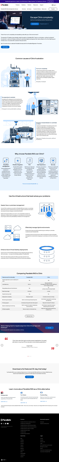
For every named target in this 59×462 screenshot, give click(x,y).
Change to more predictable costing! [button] (11, 109)
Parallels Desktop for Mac (25, 430)
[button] (18, 5)
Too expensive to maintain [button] (8, 97)
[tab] (46, 68)
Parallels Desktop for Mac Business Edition (28, 425)
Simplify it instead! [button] (41, 81)
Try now (49, 327)
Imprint (41, 448)
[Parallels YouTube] (8, 423)
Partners (22, 443)
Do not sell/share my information (46, 445)
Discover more (30, 316)
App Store (22, 450)
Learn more (50, 1)
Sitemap (22, 448)
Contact (22, 446)
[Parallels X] (3, 423)
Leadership (23, 455)
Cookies (41, 440)
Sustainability (23, 453)
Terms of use (42, 441)
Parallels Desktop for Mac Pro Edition (27, 428)
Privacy (41, 438)
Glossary (22, 441)
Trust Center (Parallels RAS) (45, 451)
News (22, 451)
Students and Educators (44, 423)
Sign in (54, 5)
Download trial (35, 23)
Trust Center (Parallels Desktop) (46, 450)
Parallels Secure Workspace (26, 423)
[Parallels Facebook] (1, 423)
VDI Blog (22, 440)
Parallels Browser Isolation (25, 433)
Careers (22, 456)
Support (22, 445)
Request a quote (43, 23)
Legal (41, 443)
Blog (21, 438)
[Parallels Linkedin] (5, 423)
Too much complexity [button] (41, 68)
